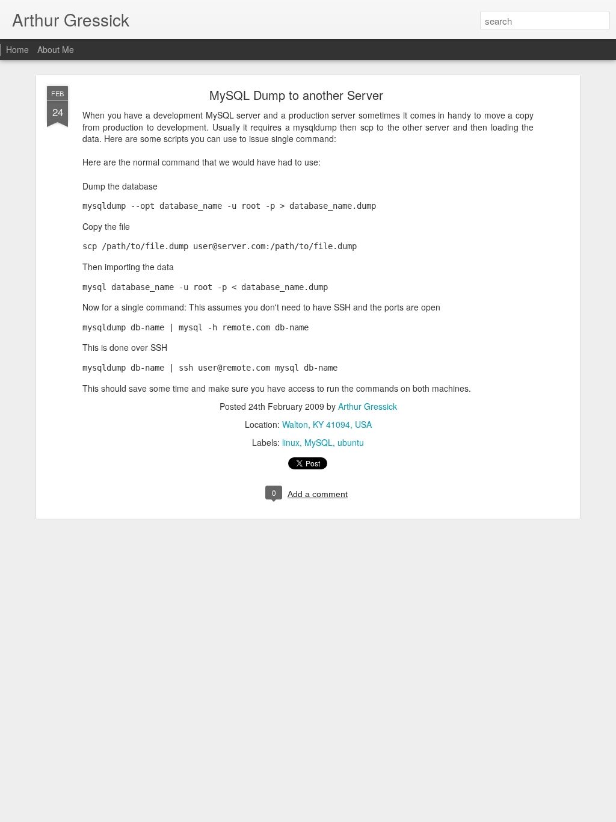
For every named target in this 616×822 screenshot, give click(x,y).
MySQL (318, 442)
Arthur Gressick (367, 406)
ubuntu (350, 442)
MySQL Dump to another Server (296, 95)
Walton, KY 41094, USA (327, 424)
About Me (55, 49)
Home (17, 49)
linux (291, 442)
